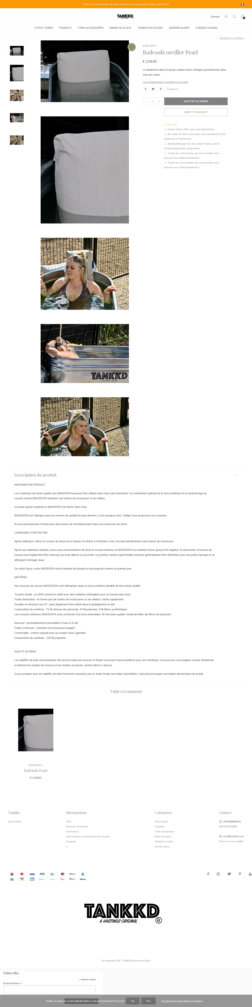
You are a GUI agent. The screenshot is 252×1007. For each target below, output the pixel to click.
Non (148, 1001)
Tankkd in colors (150, 27)
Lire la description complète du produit (165, 82)
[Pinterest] (240, 874)
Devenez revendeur (77, 826)
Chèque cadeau (207, 27)
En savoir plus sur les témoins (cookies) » (182, 1001)
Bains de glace (120, 27)
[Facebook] (208, 874)
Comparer (172, 89)
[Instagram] (218, 874)
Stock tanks (44, 27)
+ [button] (159, 101)
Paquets (65, 27)
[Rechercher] (234, 16)
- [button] (146, 101)
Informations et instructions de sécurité (88, 836)
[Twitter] (229, 874)
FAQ (68, 821)
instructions (72, 831)
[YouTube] (250, 874)
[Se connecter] (226, 16)
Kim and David (142, 960)
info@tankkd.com (233, 836)
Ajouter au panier (196, 101)
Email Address (12, 983)
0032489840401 (232, 821)
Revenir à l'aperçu (232, 38)
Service (215, 16)
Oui (132, 1001)
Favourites (132, 47)
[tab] (126, 475)
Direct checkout (196, 112)
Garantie (71, 841)
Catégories (163, 812)
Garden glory (179, 27)
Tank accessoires (91, 27)
